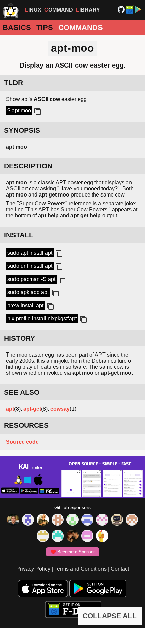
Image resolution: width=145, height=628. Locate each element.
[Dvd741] (72, 520)
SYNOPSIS (22, 130)
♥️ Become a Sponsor (73, 551)
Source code (22, 442)
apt (10, 409)
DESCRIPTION (28, 166)
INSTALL (18, 235)
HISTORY (19, 338)
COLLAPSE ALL (110, 616)
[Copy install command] (58, 254)
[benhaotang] (87, 520)
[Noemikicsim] (72, 536)
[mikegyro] (13, 520)
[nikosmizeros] (43, 520)
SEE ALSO (21, 392)
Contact (120, 569)
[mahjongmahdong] (102, 520)
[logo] (11, 10)
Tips (44, 27)
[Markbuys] (58, 536)
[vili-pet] (117, 520)
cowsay (60, 409)
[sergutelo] (102, 536)
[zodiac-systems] (28, 520)
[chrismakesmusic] (132, 520)
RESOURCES (26, 425)
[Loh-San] (43, 536)
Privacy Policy (33, 569)
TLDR (13, 82)
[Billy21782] (87, 536)
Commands (80, 27)
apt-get (32, 409)
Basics (17, 27)
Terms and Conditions (80, 569)
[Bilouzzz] (58, 520)
